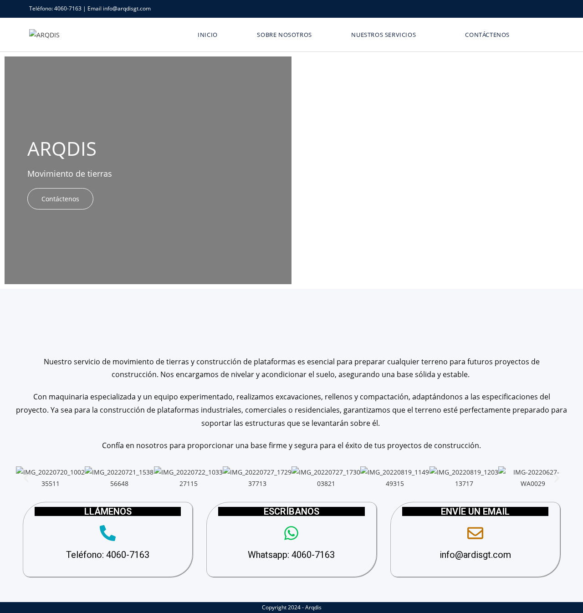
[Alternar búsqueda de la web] (543, 34)
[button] (26, 478)
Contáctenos (60, 198)
